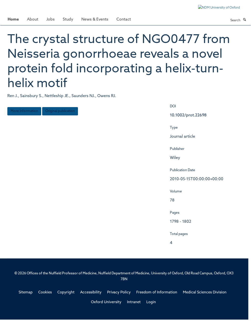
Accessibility (90, 292)
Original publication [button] (60, 111)
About (32, 20)
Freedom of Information (156, 292)
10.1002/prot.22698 (188, 115)
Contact (123, 20)
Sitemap (26, 292)
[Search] (244, 20)
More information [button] (24, 111)
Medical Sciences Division (204, 292)
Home (13, 20)
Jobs (50, 20)
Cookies (45, 292)
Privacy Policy (119, 292)
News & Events (94, 20)
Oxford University (106, 302)
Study (68, 20)
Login (151, 302)
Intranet (134, 302)
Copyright (66, 292)
